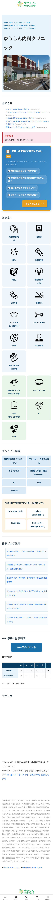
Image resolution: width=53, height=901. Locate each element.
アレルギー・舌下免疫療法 (39, 461)
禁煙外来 (14, 490)
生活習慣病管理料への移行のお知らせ (20, 118)
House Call (15, 522)
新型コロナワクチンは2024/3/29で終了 (20, 127)
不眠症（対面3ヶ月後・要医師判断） (38, 472)
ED (14, 482)
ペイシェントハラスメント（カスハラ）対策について (26, 112)
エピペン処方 (14, 470)
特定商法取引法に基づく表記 (32, 867)
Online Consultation (38, 513)
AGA (39, 482)
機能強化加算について (11, 867)
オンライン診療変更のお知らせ (17, 109)
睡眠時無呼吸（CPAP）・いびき (14, 461)
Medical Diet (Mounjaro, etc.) (37, 524)
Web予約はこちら (26, 647)
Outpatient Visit (15, 511)
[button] (47, 552)
